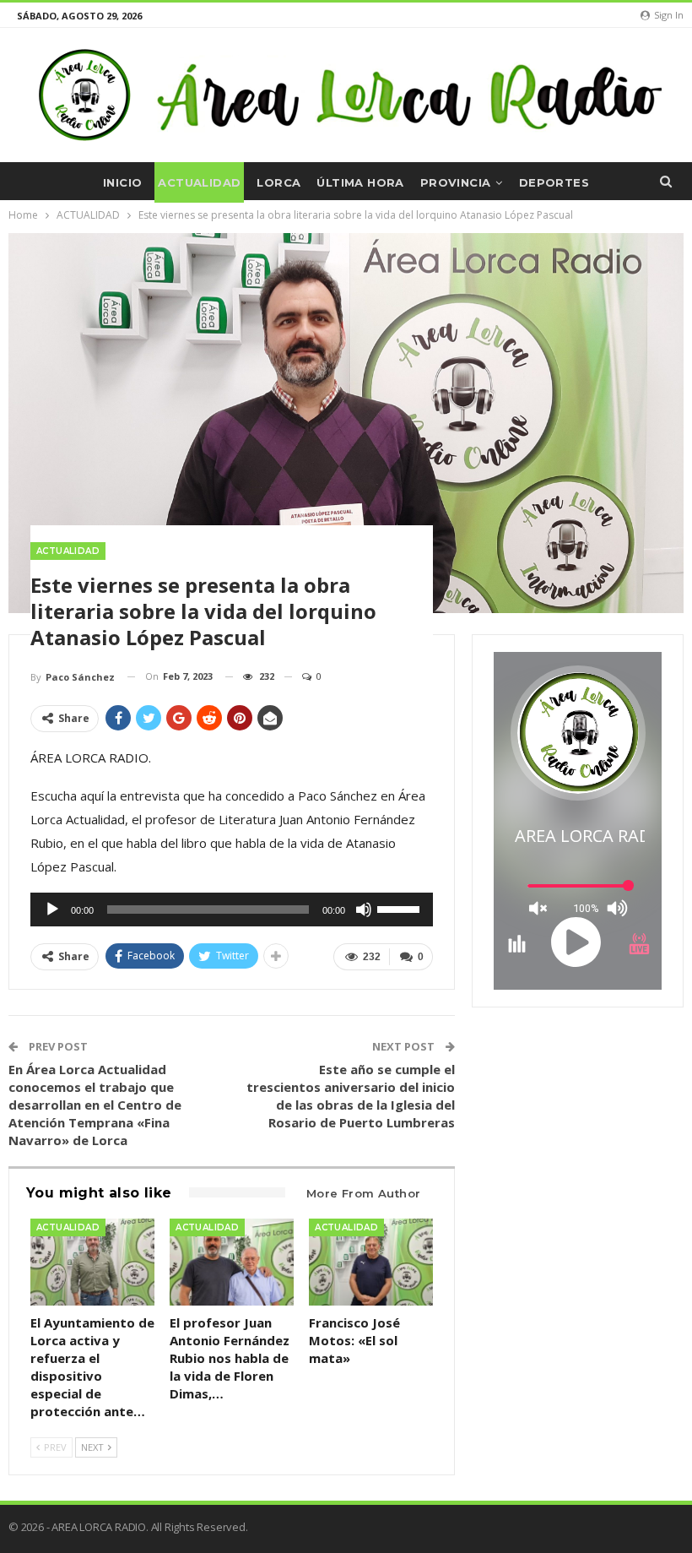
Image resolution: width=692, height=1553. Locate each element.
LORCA (278, 182)
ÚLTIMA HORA (359, 182)
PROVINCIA (455, 182)
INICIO (122, 182)
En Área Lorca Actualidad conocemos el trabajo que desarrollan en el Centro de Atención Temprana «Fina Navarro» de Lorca (94, 1104)
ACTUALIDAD (199, 182)
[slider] (400, 908)
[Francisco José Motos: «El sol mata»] (371, 1262)
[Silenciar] (363, 909)
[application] (231, 909)
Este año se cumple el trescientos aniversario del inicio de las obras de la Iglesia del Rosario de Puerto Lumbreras (350, 1096)
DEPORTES (554, 182)
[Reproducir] (52, 909)
